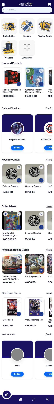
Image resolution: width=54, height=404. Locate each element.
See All (49, 108)
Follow (17, 148)
